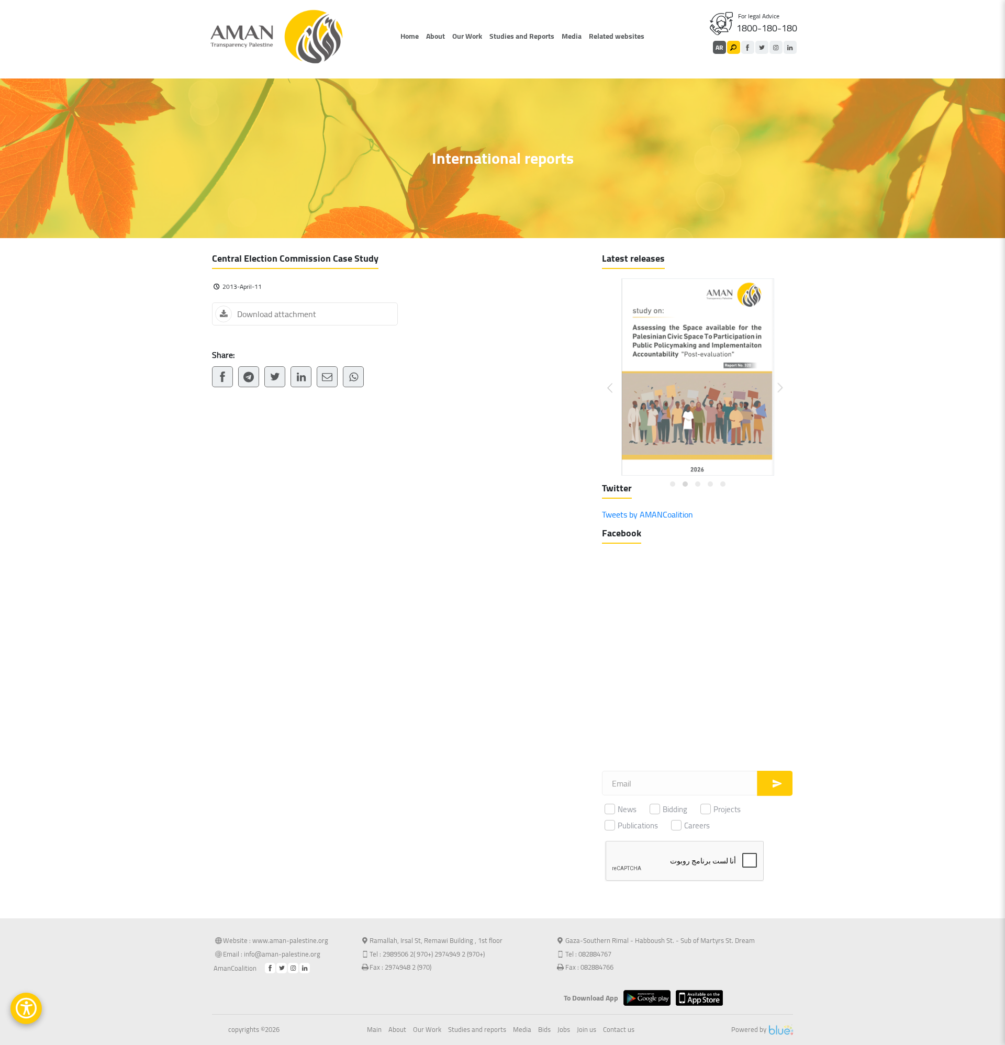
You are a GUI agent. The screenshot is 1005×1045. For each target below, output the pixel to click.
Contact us (618, 1030)
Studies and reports (477, 1030)
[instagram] (776, 47)
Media (572, 36)
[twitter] (761, 47)
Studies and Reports (521, 36)
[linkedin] (790, 47)
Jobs (563, 1030)
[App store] (702, 998)
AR (719, 47)
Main (374, 1030)
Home (409, 36)
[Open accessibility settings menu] (26, 1008)
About (435, 36)
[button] (616, 380)
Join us (586, 1030)
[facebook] (747, 47)
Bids (544, 1030)
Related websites (616, 36)
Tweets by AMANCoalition (647, 514)
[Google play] (649, 998)
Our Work (467, 36)
